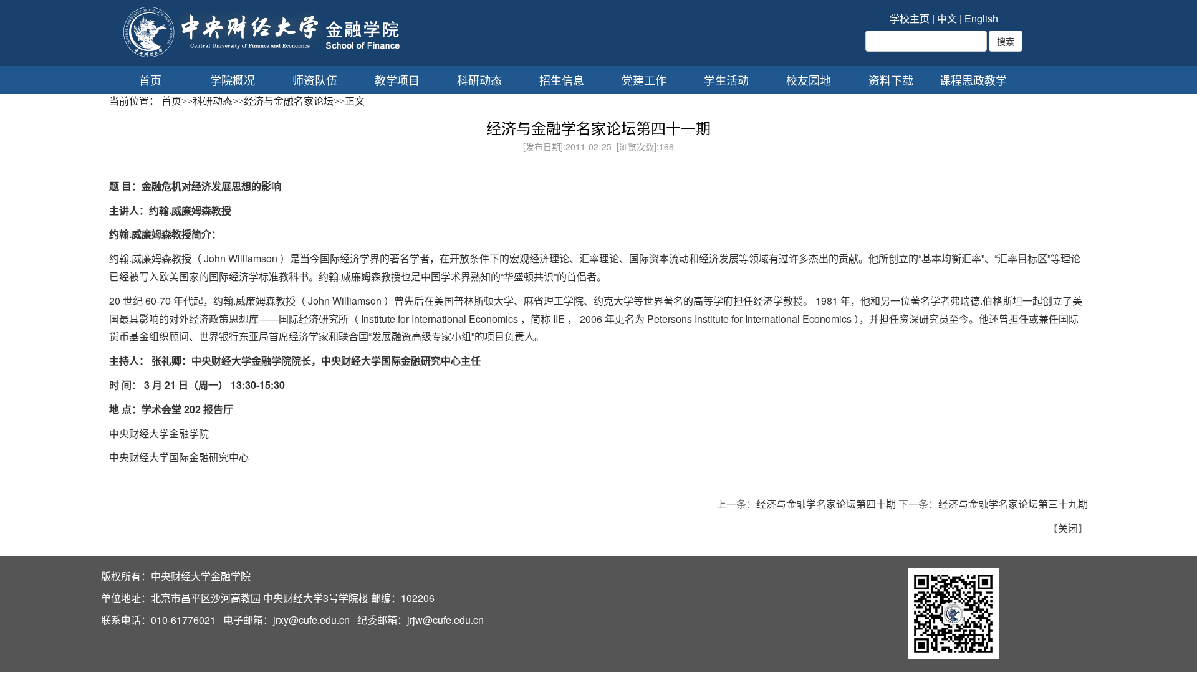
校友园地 (808, 80)
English (981, 18)
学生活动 (726, 80)
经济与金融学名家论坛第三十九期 (1013, 504)
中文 (947, 18)
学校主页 (910, 18)
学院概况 (232, 80)
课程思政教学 (973, 80)
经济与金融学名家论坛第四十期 (826, 504)
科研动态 (479, 80)
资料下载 (890, 80)
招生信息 (561, 80)
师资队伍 (314, 80)
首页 (150, 80)
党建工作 (644, 80)
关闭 (1068, 528)
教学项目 (397, 80)
